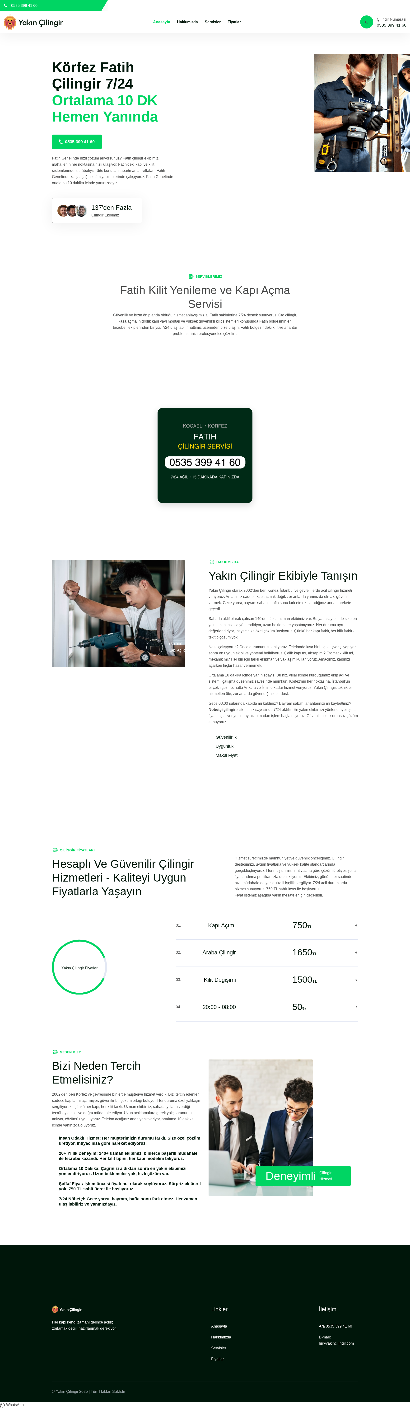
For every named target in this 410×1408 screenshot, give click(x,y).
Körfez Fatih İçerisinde (387, 6)
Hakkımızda (187, 22)
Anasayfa (161, 22)
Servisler (213, 22)
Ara (335, 1326)
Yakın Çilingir (67, 1391)
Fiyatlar (234, 22)
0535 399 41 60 (24, 6)
